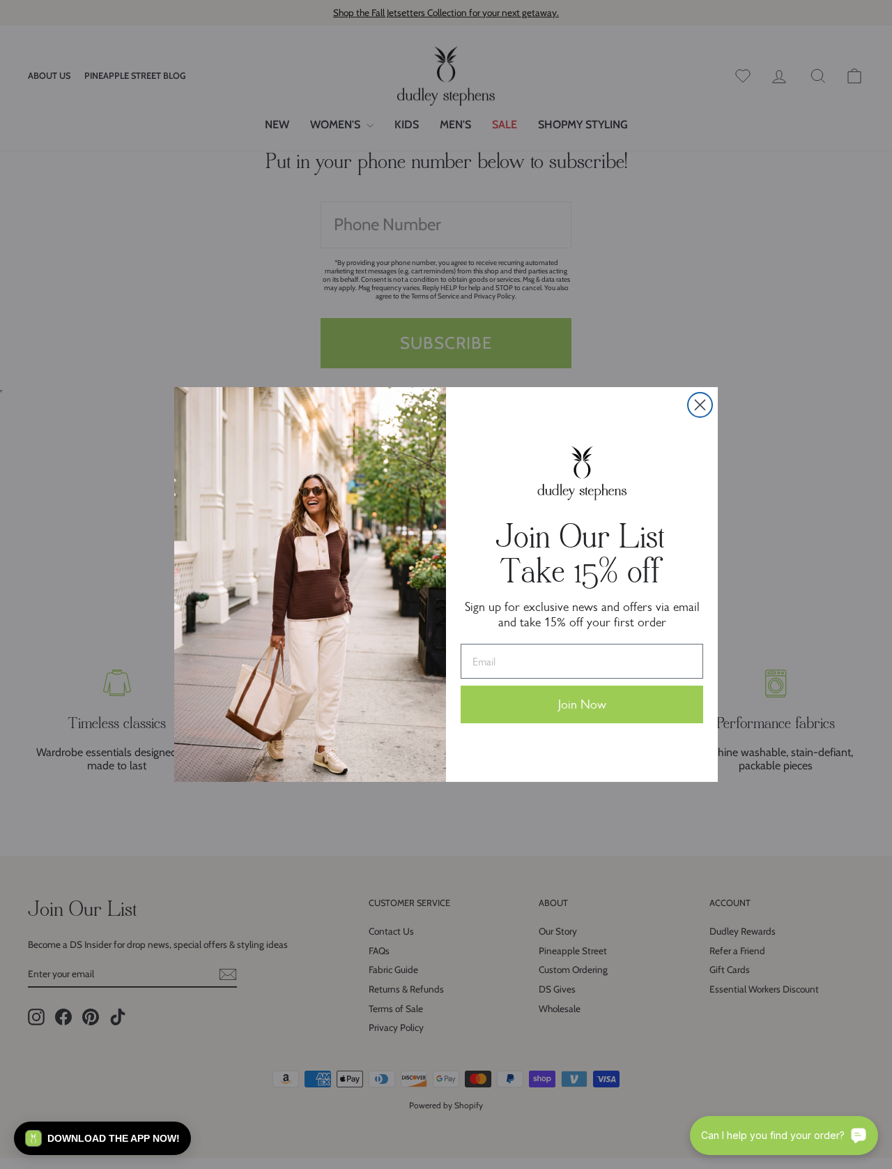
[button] (102, 1138)
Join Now (582, 704)
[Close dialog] (700, 405)
